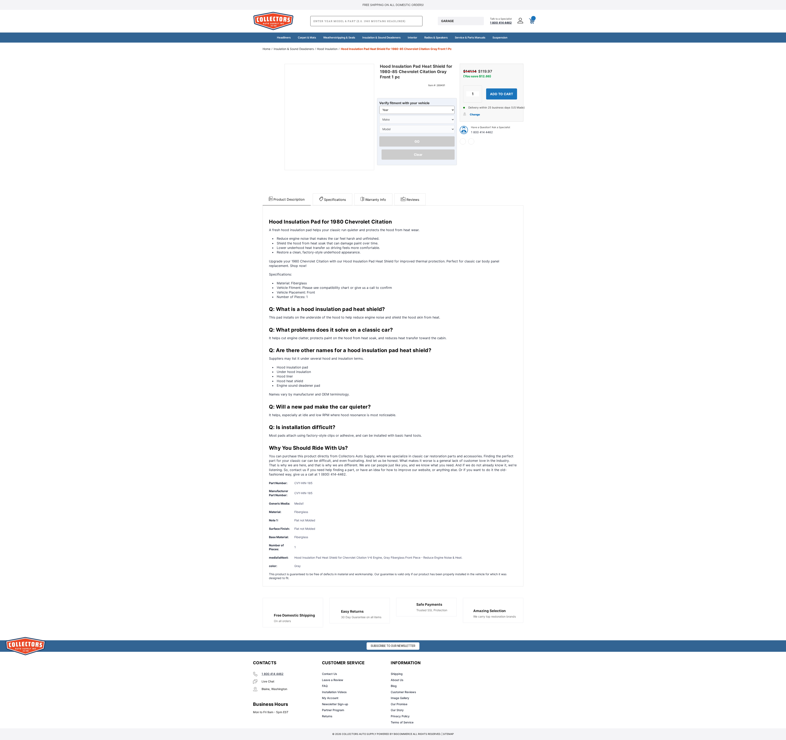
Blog (394, 686)
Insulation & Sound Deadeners (381, 37)
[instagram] (476, 663)
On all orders (282, 621)
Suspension (499, 37)
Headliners (284, 37)
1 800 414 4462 (482, 132)
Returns (327, 716)
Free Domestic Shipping (294, 615)
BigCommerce (403, 733)
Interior (412, 37)
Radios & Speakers (436, 37)
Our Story (397, 710)
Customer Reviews (403, 692)
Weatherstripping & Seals (339, 37)
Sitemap (448, 733)
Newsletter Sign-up (335, 704)
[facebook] (463, 141)
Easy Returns (352, 611)
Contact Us (329, 674)
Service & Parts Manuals (470, 37)
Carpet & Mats (307, 37)
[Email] (471, 141)
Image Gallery (400, 698)
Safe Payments (429, 604)
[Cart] (531, 21)
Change (475, 114)
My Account (330, 698)
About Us (397, 680)
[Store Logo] (25, 646)
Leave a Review (332, 680)
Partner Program (333, 710)
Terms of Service (402, 722)
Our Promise (399, 704)
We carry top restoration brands (494, 616)
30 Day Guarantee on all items (361, 617)
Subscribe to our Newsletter (393, 645)
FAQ (325, 686)
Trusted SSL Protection (431, 610)
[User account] (520, 21)
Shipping (397, 674)
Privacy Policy (400, 716)
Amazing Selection (489, 611)
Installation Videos (334, 692)
